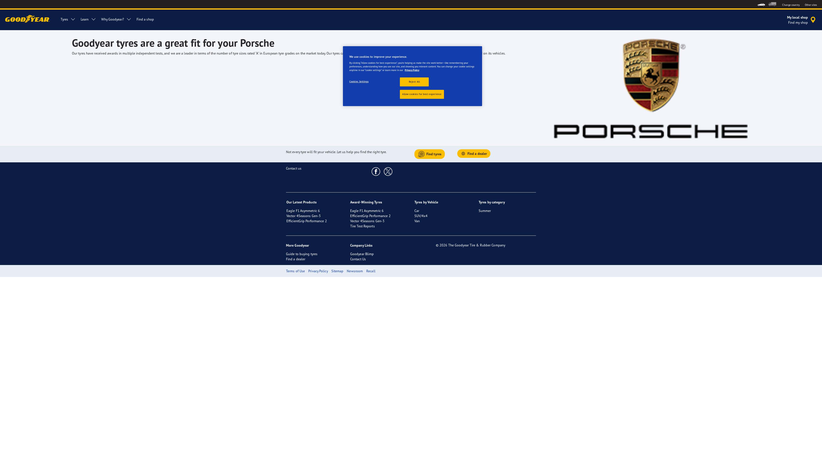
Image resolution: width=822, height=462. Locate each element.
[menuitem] (761, 4)
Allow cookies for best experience (422, 94)
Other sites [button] (811, 4)
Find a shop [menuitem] (145, 19)
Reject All (414, 81)
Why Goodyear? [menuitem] (112, 19)
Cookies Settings (359, 81)
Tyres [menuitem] (64, 19)
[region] (412, 76)
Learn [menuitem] (85, 19)
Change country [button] (791, 4)
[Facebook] (376, 171)
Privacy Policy (412, 70)
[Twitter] (388, 171)
